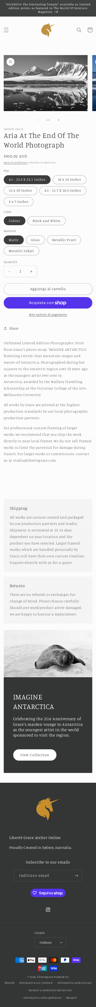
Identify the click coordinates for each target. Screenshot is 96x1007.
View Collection (34, 755)
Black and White (47, 221)
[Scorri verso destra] (58, 120)
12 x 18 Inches (20, 190)
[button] (6, 30)
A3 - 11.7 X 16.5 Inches (63, 190)
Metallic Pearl (64, 240)
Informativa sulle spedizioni (43, 997)
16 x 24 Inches (69, 179)
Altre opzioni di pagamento (48, 314)
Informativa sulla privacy (75, 982)
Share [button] (14, 328)
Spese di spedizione (15, 162)
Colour (14, 221)
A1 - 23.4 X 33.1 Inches (27, 179)
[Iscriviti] (76, 875)
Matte (14, 240)
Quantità (10, 262)
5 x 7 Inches (19, 202)
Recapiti (71, 997)
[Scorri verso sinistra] (37, 120)
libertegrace (45, 977)
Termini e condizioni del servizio (50, 990)
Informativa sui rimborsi (36, 982)
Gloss (35, 240)
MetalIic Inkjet (21, 251)
